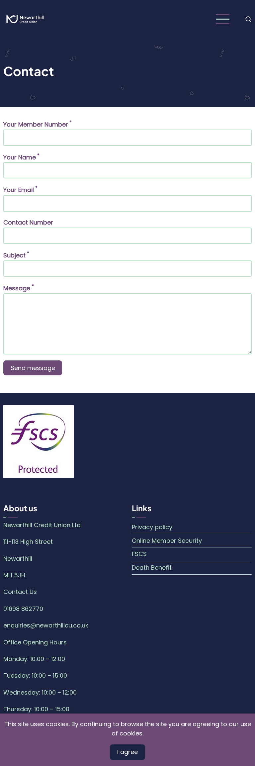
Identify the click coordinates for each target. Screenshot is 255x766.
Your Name (19, 157)
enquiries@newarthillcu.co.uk (45, 625)
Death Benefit (152, 567)
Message (16, 288)
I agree (127, 752)
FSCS (139, 554)
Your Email (18, 190)
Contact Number (28, 222)
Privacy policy (152, 527)
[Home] (25, 19)
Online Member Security (167, 540)
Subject (14, 255)
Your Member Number (35, 124)
